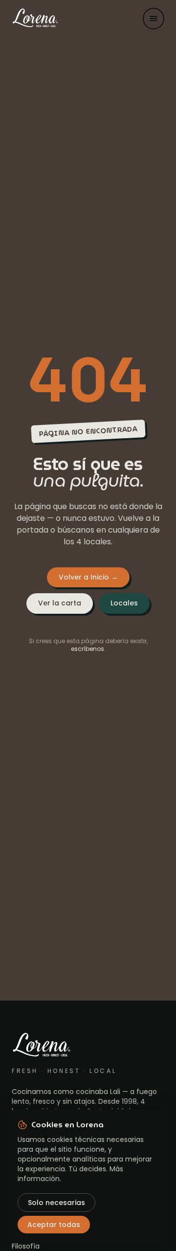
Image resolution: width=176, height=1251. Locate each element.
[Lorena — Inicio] (35, 18)
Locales (124, 603)
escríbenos (87, 649)
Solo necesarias (56, 1202)
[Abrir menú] (153, 18)
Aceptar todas (53, 1224)
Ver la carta (59, 603)
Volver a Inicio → (88, 577)
